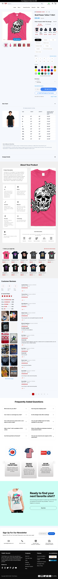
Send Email (51, 533)
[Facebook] (2, 568)
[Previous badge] (4, 462)
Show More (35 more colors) (45, 75)
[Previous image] (2, 45)
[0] (55, 3)
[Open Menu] (2, 3)
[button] (47, 12)
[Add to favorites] (9, 252)
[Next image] (32, 45)
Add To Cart (49, 89)
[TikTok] (13, 568)
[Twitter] (8, 568)
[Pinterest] (10, 568)
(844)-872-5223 (22, 543)
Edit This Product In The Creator (46, 93)
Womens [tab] (49, 24)
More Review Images (9, 378)
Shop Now (43, 508)
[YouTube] (16, 568)
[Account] (52, 3)
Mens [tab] (41, 24)
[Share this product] (49, 12)
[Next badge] (54, 462)
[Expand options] (55, 82)
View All (54, 21)
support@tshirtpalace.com (9, 543)
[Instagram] (5, 568)
